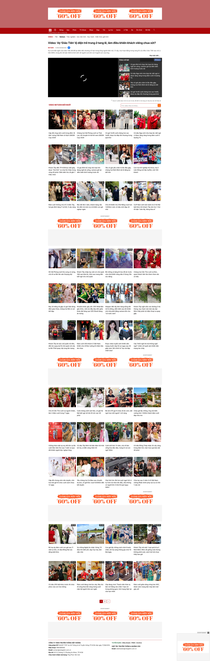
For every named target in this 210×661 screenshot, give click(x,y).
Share (158, 60)
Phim (74, 30)
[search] (153, 30)
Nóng (61, 30)
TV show (83, 30)
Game (118, 30)
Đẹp (97, 30)
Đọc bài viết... (155, 56)
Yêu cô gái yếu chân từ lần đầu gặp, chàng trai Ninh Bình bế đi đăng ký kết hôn (139, 85)
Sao (68, 30)
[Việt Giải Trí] (50, 30)
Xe (132, 30)
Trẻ (104, 30)
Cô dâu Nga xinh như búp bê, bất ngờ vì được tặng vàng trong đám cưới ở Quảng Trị (140, 75)
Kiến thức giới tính (102, 37)
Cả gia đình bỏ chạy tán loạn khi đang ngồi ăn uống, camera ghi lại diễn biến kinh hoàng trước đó (139, 66)
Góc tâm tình (81, 37)
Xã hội (147, 30)
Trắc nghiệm (70, 37)
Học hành (90, 37)
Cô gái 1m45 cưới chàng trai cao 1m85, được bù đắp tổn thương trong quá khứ (139, 93)
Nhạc (91, 30)
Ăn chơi (139, 30)
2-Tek (126, 30)
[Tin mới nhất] (55, 30)
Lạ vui (110, 30)
